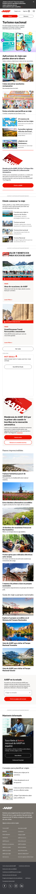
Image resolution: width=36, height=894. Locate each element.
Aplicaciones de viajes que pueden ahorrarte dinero (14, 57)
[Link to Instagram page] (16, 886)
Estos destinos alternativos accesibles (17, 503)
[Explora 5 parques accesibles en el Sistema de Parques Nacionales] (18, 607)
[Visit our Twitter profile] (10, 886)
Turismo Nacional (19, 238)
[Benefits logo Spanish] (6, 256)
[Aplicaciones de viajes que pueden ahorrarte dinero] (18, 41)
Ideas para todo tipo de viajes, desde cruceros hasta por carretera (17, 289)
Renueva (26, 16)
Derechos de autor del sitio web (10, 875)
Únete (10, 16)
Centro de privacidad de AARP (9, 866)
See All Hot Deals (18, 367)
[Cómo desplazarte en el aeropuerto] (8, 782)
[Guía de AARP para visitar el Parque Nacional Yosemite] (18, 632)
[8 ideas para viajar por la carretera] (8, 774)
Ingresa (25, 11)
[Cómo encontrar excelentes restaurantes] (18, 73)
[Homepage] (6, 11)
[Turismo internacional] (8, 232)
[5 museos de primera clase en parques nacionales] (18, 572)
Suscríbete (18, 755)
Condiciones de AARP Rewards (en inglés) (12, 872)
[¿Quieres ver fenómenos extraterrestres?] (10, 144)
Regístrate (17, 11)
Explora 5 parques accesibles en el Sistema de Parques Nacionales (16, 619)
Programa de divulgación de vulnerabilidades (13, 878)
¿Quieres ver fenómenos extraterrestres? (24, 143)
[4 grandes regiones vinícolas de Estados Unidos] (10, 132)
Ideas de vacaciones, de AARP (16, 286)
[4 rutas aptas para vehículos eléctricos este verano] (18, 543)
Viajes (6, 283)
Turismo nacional (19, 222)
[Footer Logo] (18, 808)
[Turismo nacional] (8, 224)
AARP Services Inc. (22, 837)
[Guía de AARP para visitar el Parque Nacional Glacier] (18, 657)
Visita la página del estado (18, 699)
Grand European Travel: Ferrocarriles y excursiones (14, 330)
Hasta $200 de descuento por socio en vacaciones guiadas (15, 334)
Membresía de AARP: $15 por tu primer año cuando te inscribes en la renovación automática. (17, 421)
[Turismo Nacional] (8, 239)
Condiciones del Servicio (24, 866)
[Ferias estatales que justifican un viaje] (18, 100)
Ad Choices (28, 878)
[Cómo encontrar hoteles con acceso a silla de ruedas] (8, 789)
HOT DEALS (9, 357)
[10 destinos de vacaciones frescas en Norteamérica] (18, 516)
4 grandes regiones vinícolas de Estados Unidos (25, 131)
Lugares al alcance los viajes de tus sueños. (16, 505)
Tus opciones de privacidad (8, 881)
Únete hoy (20, 432)
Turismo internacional (21, 230)
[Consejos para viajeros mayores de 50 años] (8, 215)
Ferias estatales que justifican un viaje (17, 111)
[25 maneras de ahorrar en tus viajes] (10, 122)
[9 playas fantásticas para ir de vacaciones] (18, 462)
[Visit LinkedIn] (22, 886)
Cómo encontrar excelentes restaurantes (13, 85)
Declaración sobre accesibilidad (10, 869)
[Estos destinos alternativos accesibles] (18, 491)
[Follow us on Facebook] (5, 886)
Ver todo (18, 349)
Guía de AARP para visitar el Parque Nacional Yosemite (16, 644)
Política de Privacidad (18, 760)
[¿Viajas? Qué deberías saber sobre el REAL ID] (8, 797)
